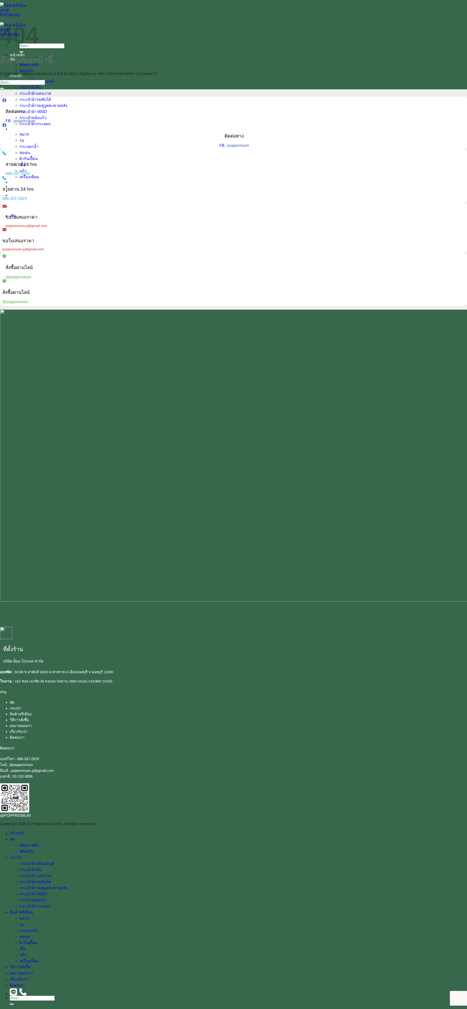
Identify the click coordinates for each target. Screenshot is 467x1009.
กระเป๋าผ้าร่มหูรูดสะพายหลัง (43, 105)
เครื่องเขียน (29, 177)
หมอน (24, 152)
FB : (10, 121)
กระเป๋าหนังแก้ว (32, 118)
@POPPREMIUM (15, 815)
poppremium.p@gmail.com (32, 770)
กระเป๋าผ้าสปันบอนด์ (36, 863)
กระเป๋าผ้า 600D (33, 112)
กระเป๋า (16, 708)
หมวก (24, 134)
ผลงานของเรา (21, 726)
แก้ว (23, 171)
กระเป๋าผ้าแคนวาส (35, 93)
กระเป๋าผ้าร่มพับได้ (35, 99)
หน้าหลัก (17, 833)
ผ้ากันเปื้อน (28, 159)
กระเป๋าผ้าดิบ (30, 87)
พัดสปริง (26, 71)
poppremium (24, 121)
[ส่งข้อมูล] (21, 52)
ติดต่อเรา (17, 195)
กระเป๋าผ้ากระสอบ (35, 124)
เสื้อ (22, 949)
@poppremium (21, 765)
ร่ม (21, 140)
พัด (12, 702)
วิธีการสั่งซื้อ (20, 182)
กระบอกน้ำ (28, 146)
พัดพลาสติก (29, 845)
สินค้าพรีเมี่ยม (21, 129)
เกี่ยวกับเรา (18, 731)
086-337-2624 (28, 759)
